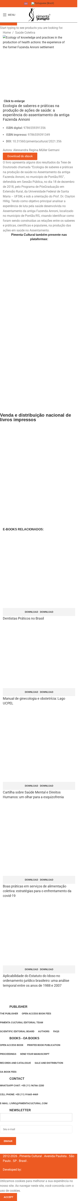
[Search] (75, 15)
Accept (8, 1197)
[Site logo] (39, 14)
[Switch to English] (26, 3)
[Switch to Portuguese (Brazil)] (43, 3)
